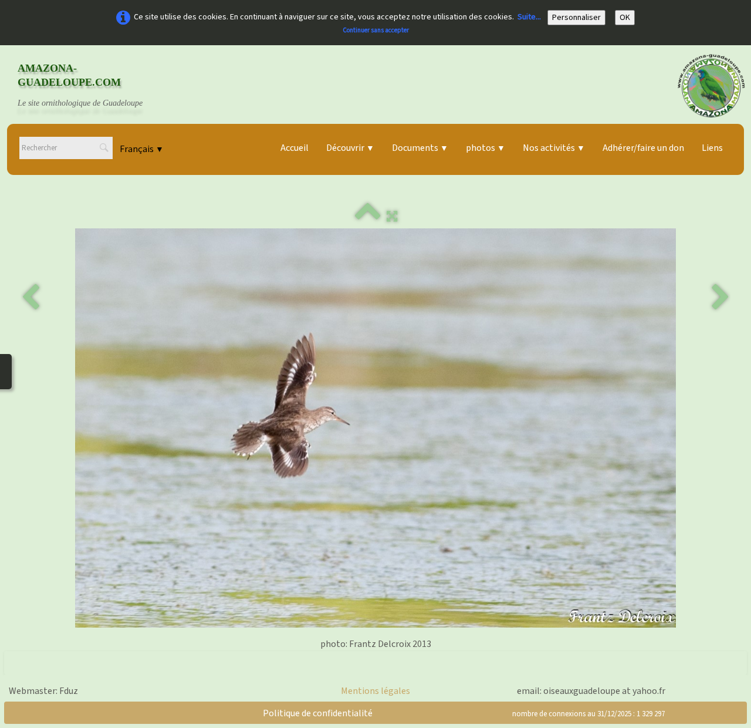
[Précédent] (30, 298)
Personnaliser (576, 17)
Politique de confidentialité (318, 713)
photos (485, 147)
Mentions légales (375, 691)
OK (625, 17)
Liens (712, 147)
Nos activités (554, 147)
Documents (420, 147)
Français (142, 149)
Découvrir (350, 147)
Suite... (529, 17)
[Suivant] (720, 298)
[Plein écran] (392, 216)
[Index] (368, 216)
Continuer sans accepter (376, 30)
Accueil (294, 147)
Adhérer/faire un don (643, 147)
